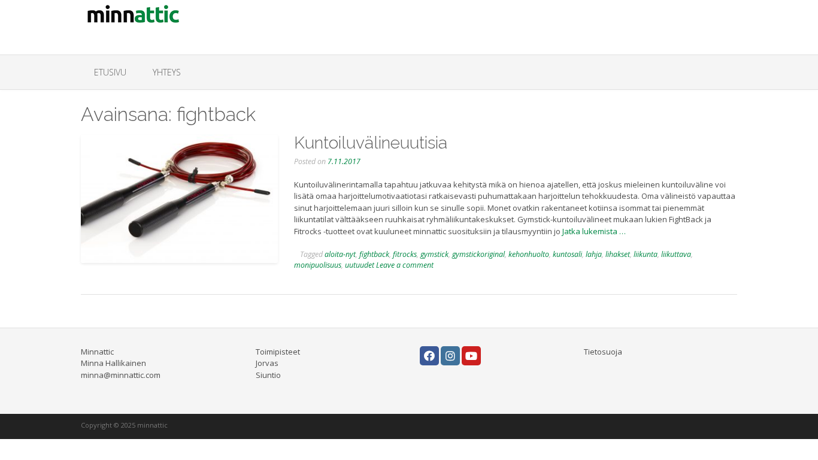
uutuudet (359, 265)
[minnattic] (135, 15)
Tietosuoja (603, 351)
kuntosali (567, 254)
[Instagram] (450, 355)
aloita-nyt (340, 254)
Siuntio (268, 375)
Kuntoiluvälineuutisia (370, 143)
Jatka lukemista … (594, 231)
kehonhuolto (528, 254)
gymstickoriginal (478, 254)
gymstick (434, 254)
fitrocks (405, 254)
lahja (594, 254)
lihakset (617, 254)
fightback (374, 254)
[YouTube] (471, 355)
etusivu (110, 72)
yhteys (167, 72)
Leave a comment (405, 265)
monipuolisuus (317, 265)
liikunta (646, 254)
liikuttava (676, 254)
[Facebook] (429, 355)
